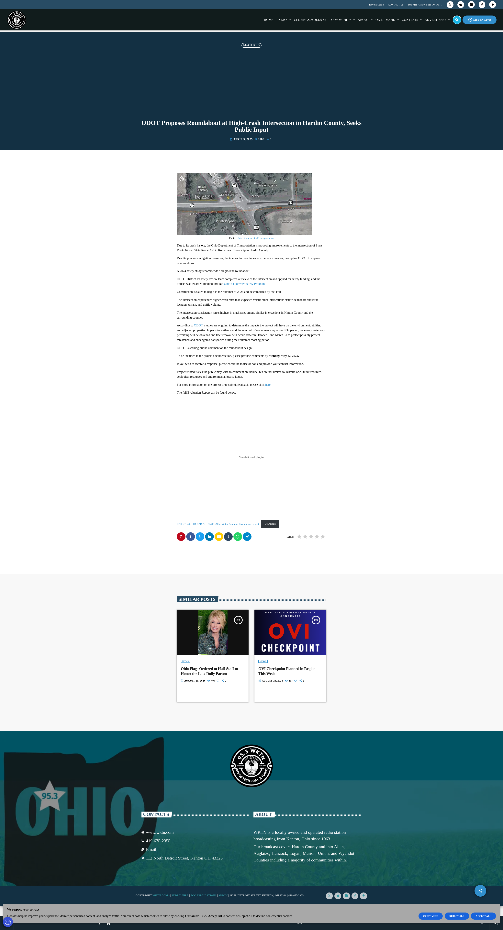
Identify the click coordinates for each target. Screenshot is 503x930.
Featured (251, 45)
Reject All (456, 916)
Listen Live (479, 19)
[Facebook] (482, 4)
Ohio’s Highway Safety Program (244, 283)
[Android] (492, 4)
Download (270, 523)
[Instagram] (471, 4)
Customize (430, 916)
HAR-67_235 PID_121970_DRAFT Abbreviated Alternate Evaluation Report (218, 523)
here (268, 384)
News (185, 661)
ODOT (198, 325)
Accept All (483, 916)
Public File (180, 895)
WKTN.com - (161, 895)
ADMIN (223, 895)
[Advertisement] (251, 84)
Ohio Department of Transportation (255, 237)
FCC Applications (204, 895)
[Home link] (17, 19)
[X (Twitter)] (450, 4)
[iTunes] (460, 4)
